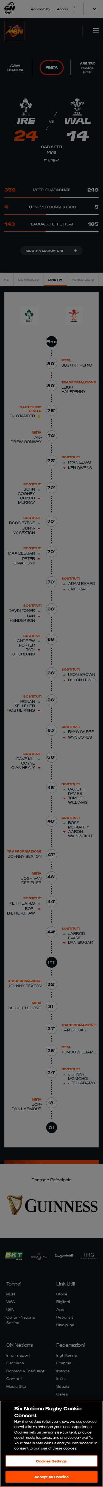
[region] (51, 1443)
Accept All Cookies (51, 1477)
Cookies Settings (51, 1461)
